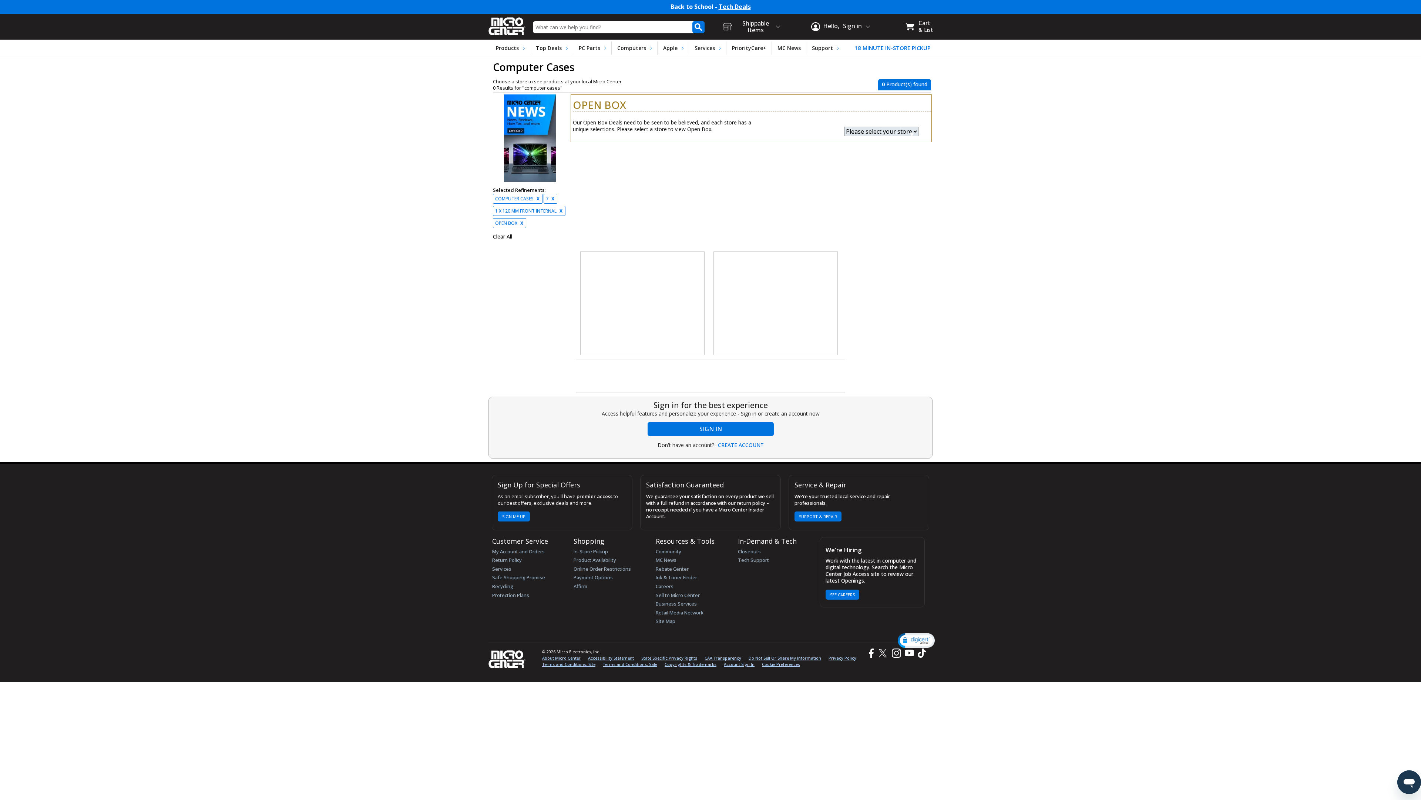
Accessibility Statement (611, 658)
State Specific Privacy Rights (669, 658)
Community (668, 551)
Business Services (676, 603)
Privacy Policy (842, 658)
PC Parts (589, 47)
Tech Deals (735, 7)
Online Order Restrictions (602, 569)
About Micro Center (561, 658)
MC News (789, 47)
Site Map (665, 621)
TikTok (920, 653)
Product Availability (595, 560)
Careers (664, 586)
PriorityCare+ (749, 47)
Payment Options (593, 577)
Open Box (509, 223)
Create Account (741, 445)
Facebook (870, 653)
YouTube (909, 653)
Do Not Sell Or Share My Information (785, 658)
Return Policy (507, 560)
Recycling (502, 586)
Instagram (896, 653)
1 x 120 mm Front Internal (528, 211)
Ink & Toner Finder (676, 577)
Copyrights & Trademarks (690, 664)
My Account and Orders (518, 551)
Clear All (502, 236)
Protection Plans (510, 595)
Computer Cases (517, 199)
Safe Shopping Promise (518, 577)
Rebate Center (672, 569)
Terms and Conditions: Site (568, 664)
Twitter (884, 653)
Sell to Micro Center (678, 595)
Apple (670, 47)
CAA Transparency (723, 658)
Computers (631, 47)
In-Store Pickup (591, 551)
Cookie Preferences (781, 664)
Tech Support (753, 560)
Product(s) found (904, 84)
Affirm (580, 586)
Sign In (710, 429)
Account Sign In (739, 664)
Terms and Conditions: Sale (630, 664)
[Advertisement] (643, 304)
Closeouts (749, 551)
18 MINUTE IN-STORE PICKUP (892, 47)
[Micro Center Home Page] (506, 23)
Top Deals (549, 47)
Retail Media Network (679, 612)
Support (822, 47)
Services (705, 47)
